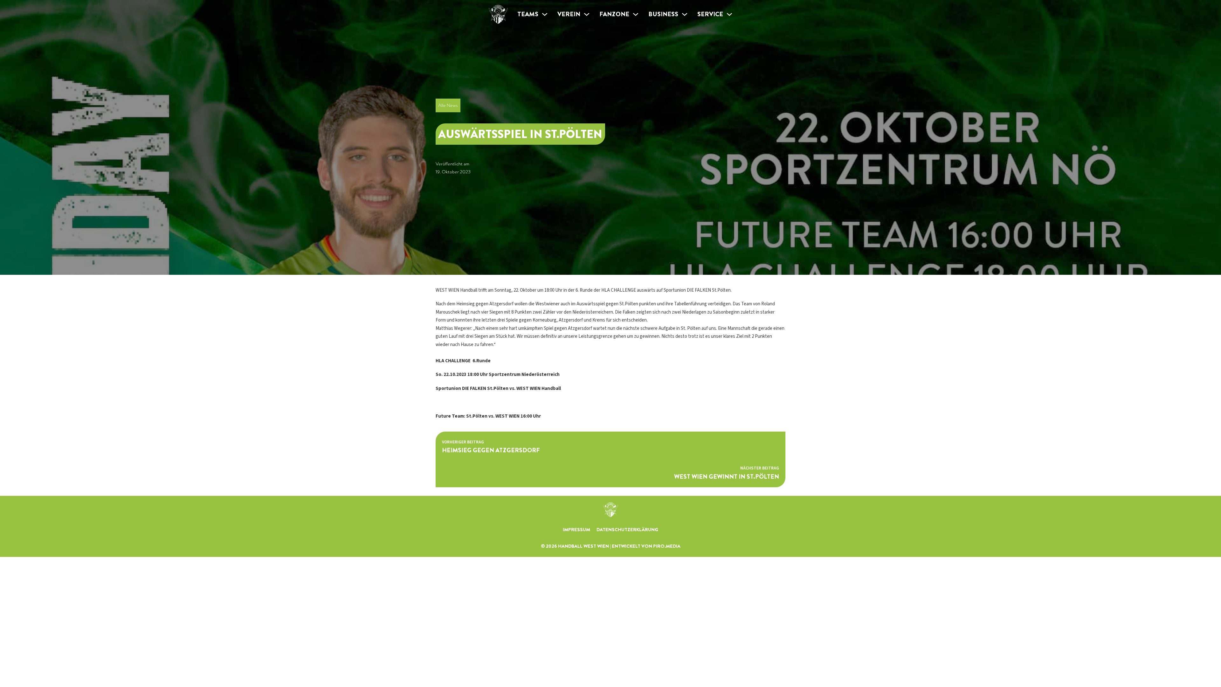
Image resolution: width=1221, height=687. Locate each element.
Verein (568, 14)
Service (710, 14)
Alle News (448, 105)
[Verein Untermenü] (586, 14)
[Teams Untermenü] (545, 14)
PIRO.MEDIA (666, 546)
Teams (527, 14)
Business (663, 14)
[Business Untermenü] (684, 14)
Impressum (576, 529)
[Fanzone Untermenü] (635, 14)
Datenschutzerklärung (627, 529)
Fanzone (614, 14)
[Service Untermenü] (729, 14)
